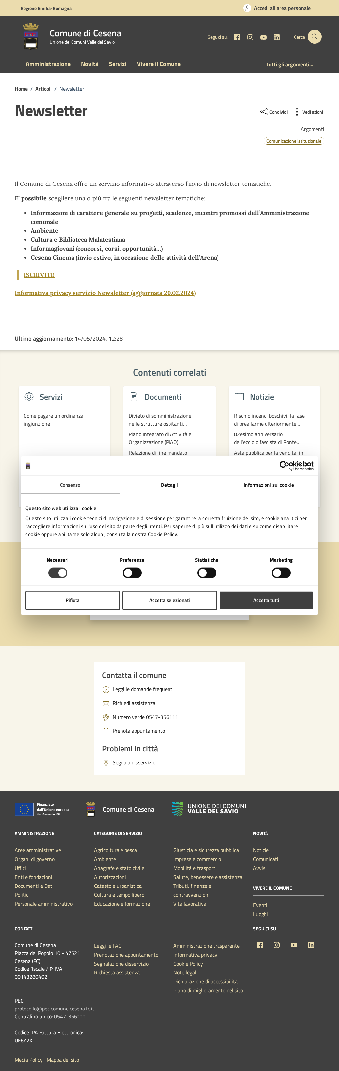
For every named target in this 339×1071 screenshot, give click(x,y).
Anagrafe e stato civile (119, 868)
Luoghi (260, 914)
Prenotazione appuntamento (126, 955)
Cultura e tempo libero (119, 895)
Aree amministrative (38, 850)
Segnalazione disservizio (121, 964)
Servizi (117, 64)
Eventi (260, 905)
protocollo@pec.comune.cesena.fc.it (54, 1008)
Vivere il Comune (159, 64)
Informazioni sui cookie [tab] (269, 484)
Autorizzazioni (110, 877)
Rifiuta (73, 600)
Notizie (261, 850)
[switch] (132, 572)
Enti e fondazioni (33, 877)
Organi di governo (35, 859)
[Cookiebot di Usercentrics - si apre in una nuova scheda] (285, 466)
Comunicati (265, 859)
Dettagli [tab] (169, 484)
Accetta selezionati (169, 600)
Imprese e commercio (197, 859)
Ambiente (105, 859)
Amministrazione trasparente (206, 946)
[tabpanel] (64, 450)
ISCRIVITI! (39, 275)
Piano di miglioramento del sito (208, 990)
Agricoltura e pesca (115, 850)
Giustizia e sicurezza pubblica (206, 850)
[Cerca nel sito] (315, 37)
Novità (89, 64)
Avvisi (259, 868)
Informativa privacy (195, 955)
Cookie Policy (188, 964)
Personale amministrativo (44, 904)
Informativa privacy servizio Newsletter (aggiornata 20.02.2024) (105, 293)
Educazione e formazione (122, 904)
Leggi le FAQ (108, 946)
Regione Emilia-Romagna (46, 8)
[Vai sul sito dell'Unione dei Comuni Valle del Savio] (209, 809)
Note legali (185, 972)
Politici (22, 895)
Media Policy (29, 1060)
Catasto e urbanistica (118, 886)
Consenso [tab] (70, 484)
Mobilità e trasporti (195, 868)
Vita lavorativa (189, 904)
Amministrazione (48, 64)
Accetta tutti (266, 600)
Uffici (20, 868)
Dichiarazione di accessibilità (205, 981)
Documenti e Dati (34, 886)
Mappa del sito (63, 1060)
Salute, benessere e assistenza (207, 877)
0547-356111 (70, 1016)
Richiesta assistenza (117, 972)
